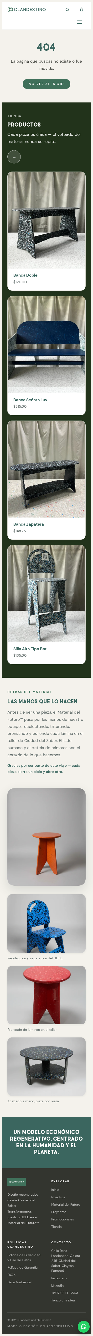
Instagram (59, 1278)
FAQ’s (11, 1275)
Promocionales (62, 1219)
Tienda (56, 1226)
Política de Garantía (22, 1267)
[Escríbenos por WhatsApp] (84, 1327)
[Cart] (81, 9)
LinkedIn (57, 1285)
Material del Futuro (65, 1204)
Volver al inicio (46, 84)
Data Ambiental (19, 1282)
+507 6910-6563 (64, 1293)
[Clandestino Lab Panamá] (26, 9)
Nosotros (58, 1197)
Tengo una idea (63, 1300)
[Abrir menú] (81, 22)
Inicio (55, 1190)
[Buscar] (67, 9)
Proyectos (58, 1212)
